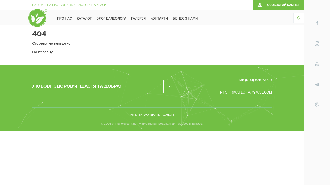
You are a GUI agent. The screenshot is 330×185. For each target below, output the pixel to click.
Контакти (159, 18)
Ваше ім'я (308, 162)
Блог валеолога (111, 18)
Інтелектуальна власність (152, 115)
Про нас (64, 18)
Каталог (84, 18)
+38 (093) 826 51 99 (255, 80)
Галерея (138, 18)
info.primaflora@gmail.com (245, 92)
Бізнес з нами (185, 18)
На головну (42, 52)
